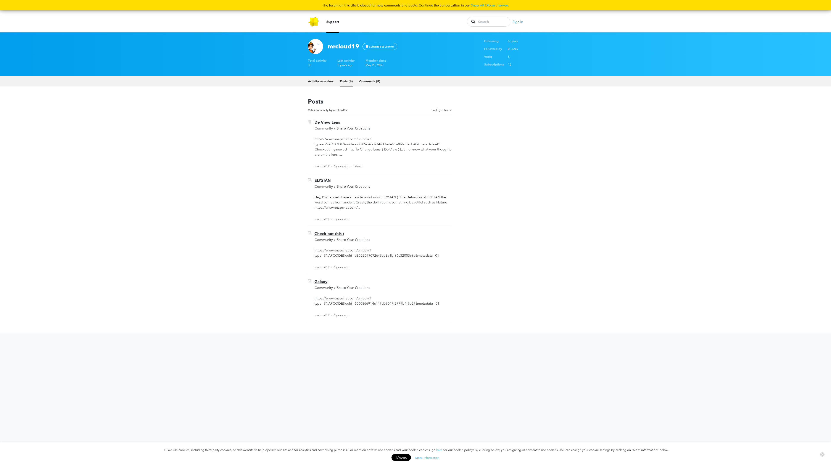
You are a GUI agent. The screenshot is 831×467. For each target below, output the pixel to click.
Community (323, 128)
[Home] (314, 22)
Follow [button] (379, 46)
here (439, 450)
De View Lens (327, 122)
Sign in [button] (517, 21)
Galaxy (320, 281)
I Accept (401, 457)
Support (332, 21)
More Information (427, 457)
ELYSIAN (322, 180)
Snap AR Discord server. (490, 5)
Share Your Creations (353, 128)
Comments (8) (369, 81)
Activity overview (320, 81)
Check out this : (329, 233)
